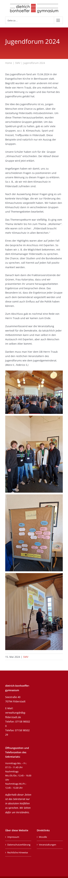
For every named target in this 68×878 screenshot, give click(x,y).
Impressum (13, 836)
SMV (25, 656)
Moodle (43, 836)
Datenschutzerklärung (18, 844)
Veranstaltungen (47, 844)
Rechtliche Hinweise (17, 852)
